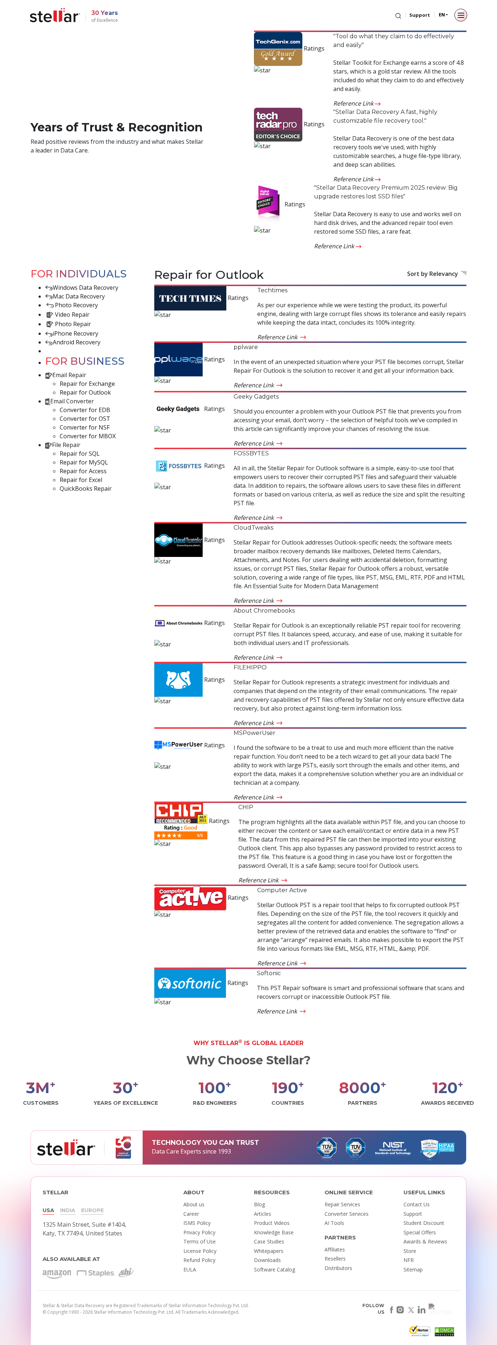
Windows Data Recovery (85, 288)
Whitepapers (268, 1250)
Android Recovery (76, 342)
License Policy (199, 1250)
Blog (259, 1204)
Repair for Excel (81, 480)
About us (193, 1204)
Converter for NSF (85, 427)
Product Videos (272, 1222)
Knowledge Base (274, 1232)
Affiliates (335, 1249)
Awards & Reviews (425, 1241)
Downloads (267, 1260)
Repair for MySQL (84, 462)
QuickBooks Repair (86, 488)
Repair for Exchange (87, 384)
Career (191, 1213)
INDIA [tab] (67, 1210)
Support (419, 15)
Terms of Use (199, 1241)
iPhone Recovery (75, 333)
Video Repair (72, 314)
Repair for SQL (80, 454)
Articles (262, 1213)
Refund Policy (199, 1260)
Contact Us (416, 1204)
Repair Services (342, 1204)
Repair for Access (83, 471)
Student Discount (423, 1222)
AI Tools (334, 1222)
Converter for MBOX (88, 436)
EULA (189, 1269)
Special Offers (419, 1232)
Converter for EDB (85, 410)
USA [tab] (48, 1210)
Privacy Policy (199, 1232)
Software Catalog (274, 1269)
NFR (408, 1260)
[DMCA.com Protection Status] (443, 1332)
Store (409, 1250)
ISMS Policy (197, 1222)
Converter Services (347, 1213)
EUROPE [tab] (92, 1210)
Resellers (335, 1258)
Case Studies (269, 1241)
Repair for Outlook (85, 392)
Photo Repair (73, 324)
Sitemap (413, 1269)
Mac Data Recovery (79, 296)
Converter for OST (85, 419)
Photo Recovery (76, 305)
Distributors (338, 1268)
